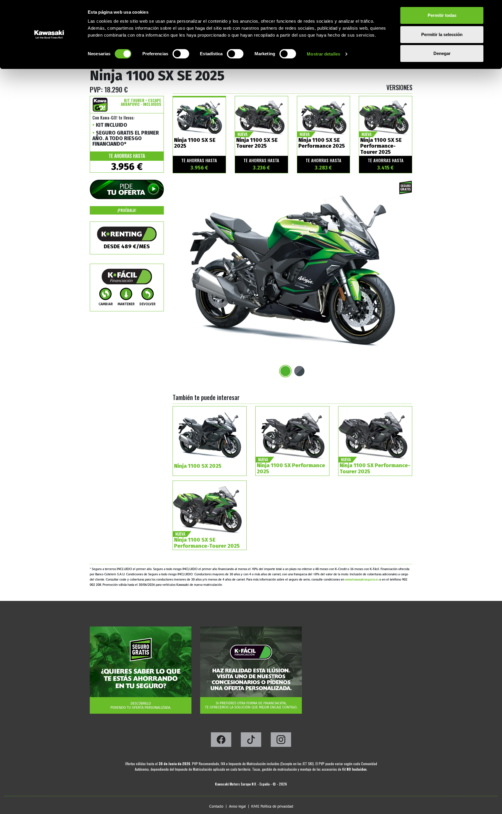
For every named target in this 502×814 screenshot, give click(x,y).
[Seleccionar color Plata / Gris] (299, 371)
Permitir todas (442, 15)
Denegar (442, 53)
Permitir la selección (441, 34)
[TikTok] (251, 741)
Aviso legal (237, 806)
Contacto (216, 806)
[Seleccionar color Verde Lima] (285, 371)
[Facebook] (221, 741)
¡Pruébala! (126, 210)
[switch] (181, 53)
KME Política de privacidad (272, 806)
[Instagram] (280, 741)
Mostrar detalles (323, 53)
